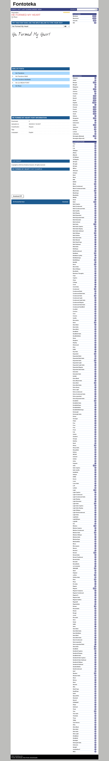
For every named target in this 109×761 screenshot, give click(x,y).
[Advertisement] (40, 54)
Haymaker (15, 12)
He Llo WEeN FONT (22, 83)
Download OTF (17, 196)
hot (19, 9)
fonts (14, 9)
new (39, 9)
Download (65, 201)
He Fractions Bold (21, 76)
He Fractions (19, 73)
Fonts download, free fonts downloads (24, 758)
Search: (73, 9)
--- (12, 18)
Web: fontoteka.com (17, 756)
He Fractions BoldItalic (23, 79)
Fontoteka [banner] (24, 4)
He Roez (14, 17)
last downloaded (29, 9)
